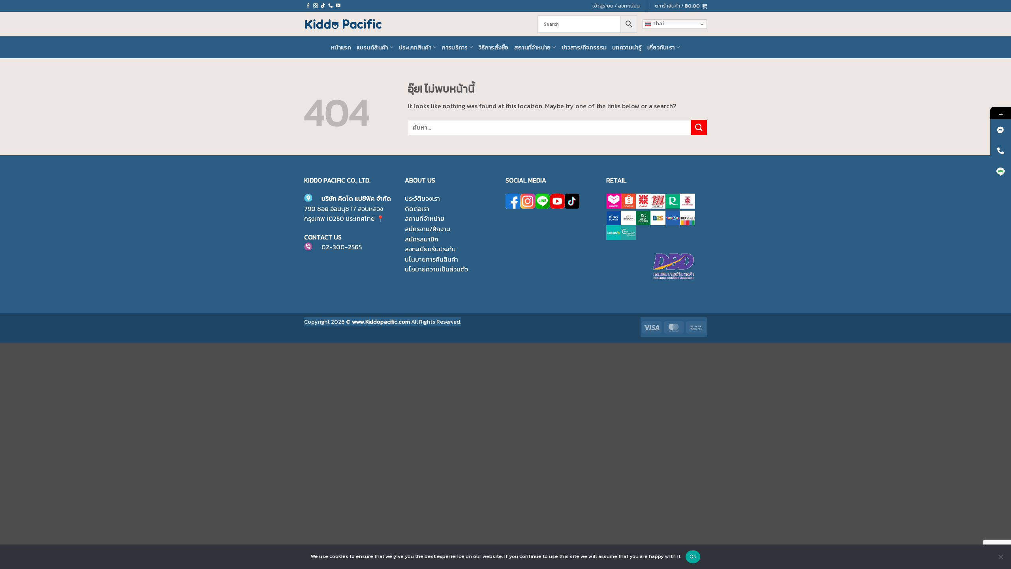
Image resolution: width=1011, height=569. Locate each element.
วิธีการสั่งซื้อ (494, 47)
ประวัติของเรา (422, 198)
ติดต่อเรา (417, 208)
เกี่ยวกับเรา (661, 47)
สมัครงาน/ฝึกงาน (427, 229)
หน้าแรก (341, 47)
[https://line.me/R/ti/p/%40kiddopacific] (1000, 171)
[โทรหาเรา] (330, 5)
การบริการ (455, 47)
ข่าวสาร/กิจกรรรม (584, 47)
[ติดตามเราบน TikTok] (323, 5)
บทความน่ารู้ (627, 47)
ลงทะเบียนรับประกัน (430, 249)
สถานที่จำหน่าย (532, 47)
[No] (1000, 559)
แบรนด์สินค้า (372, 47)
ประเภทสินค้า (415, 47)
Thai (657, 24)
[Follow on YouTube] (338, 5)
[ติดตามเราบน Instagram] (315, 5)
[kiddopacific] (1000, 129)
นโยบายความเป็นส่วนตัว (436, 269)
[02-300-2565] (1000, 150)
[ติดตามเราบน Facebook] (308, 5)
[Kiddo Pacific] (343, 24)
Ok (693, 556)
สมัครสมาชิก (421, 239)
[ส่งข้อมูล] (699, 127)
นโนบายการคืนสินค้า (431, 259)
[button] (681, 6)
